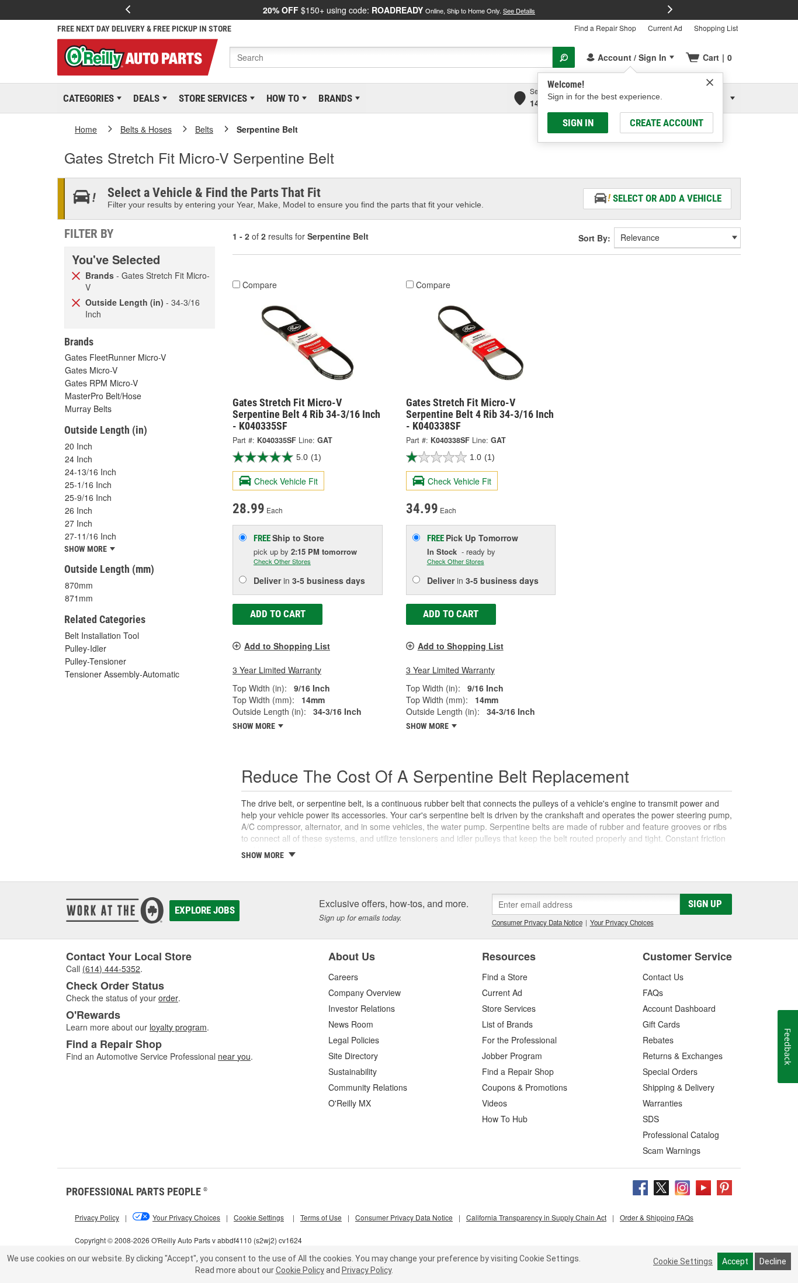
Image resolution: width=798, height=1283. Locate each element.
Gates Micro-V (91, 370)
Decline (772, 1261)
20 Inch (78, 446)
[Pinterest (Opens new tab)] (724, 1186)
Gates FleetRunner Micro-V (115, 357)
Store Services (211, 98)
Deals (144, 98)
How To (280, 98)
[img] (709, 82)
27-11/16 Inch (90, 536)
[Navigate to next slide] (670, 10)
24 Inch (78, 459)
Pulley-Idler (85, 648)
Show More (255, 726)
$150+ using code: (399, 10)
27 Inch (78, 523)
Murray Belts (88, 408)
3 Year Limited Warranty (277, 670)
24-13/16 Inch (90, 472)
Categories (86, 98)
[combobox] (391, 57)
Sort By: (594, 238)
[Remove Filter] (76, 275)
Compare (259, 285)
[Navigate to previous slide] (128, 10)
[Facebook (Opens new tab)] (640, 1186)
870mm (79, 585)
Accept (735, 1261)
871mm (79, 598)
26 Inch (78, 510)
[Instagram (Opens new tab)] (682, 1186)
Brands (333, 98)
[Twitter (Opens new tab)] (661, 1186)
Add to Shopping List (287, 646)
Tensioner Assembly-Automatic (122, 674)
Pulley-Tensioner (95, 661)
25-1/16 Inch (88, 484)
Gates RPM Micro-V (101, 383)
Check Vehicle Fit (286, 481)
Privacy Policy (366, 1270)
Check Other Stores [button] (282, 561)
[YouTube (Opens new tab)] (703, 1186)
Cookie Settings (683, 1261)
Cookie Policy (300, 1270)
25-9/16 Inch (88, 497)
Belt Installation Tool (102, 635)
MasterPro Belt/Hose (103, 396)
